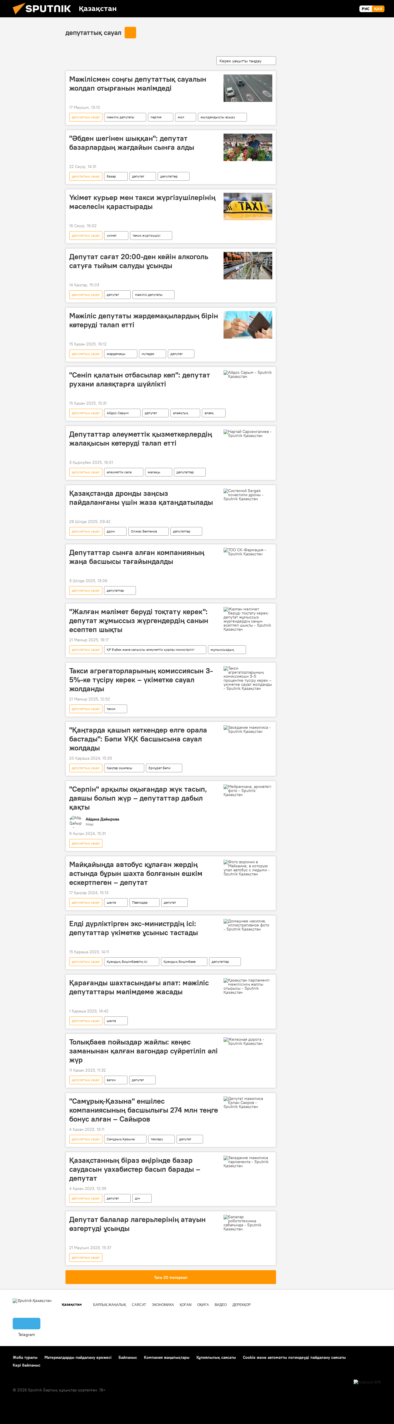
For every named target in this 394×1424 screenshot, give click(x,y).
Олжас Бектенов (144, 531)
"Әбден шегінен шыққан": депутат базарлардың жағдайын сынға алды (131, 143)
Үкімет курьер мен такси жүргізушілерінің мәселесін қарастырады (142, 202)
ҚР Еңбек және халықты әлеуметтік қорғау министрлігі (150, 649)
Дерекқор (241, 1305)
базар (111, 176)
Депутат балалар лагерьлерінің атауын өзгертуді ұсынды (137, 1224)
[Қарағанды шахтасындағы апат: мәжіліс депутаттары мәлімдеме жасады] (248, 986)
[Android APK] (367, 1382)
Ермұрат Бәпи (159, 768)
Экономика (163, 1305)
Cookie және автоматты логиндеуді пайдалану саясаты (294, 1357)
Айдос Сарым (118, 413)
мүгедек (148, 354)
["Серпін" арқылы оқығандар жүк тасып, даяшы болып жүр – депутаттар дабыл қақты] (248, 790)
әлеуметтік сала (119, 472)
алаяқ (209, 413)
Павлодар (140, 902)
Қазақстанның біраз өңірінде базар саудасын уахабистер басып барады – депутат (134, 1169)
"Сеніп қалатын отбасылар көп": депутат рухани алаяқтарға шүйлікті (139, 379)
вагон (111, 1080)
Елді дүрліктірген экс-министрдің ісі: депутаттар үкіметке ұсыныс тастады (133, 928)
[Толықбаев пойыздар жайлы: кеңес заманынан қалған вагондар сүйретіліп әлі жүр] (248, 1041)
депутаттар (169, 176)
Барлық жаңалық (109, 1305)
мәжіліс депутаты (120, 117)
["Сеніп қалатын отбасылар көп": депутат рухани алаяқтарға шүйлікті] (248, 374)
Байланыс (128, 1357)
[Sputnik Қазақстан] (44, 15)
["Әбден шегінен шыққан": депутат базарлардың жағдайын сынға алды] (248, 147)
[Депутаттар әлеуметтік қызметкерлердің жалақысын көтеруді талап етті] (248, 433)
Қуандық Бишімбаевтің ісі (127, 961)
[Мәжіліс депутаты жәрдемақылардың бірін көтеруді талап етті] (248, 325)
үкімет (112, 235)
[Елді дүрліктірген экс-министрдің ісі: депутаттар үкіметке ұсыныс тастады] (248, 925)
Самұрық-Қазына (121, 1139)
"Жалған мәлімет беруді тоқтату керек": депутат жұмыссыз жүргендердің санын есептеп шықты (138, 620)
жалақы (154, 472)
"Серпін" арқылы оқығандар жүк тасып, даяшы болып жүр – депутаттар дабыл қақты (138, 798)
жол (181, 117)
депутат (138, 176)
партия (156, 117)
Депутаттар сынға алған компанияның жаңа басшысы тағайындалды (136, 557)
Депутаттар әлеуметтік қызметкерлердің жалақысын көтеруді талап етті (140, 438)
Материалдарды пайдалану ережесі (78, 1357)
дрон (111, 531)
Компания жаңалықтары (167, 1357)
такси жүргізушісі (146, 235)
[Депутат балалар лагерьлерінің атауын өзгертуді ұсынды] (248, 1223)
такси (111, 709)
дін (137, 1198)
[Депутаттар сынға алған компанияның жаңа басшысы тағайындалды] (248, 552)
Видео (221, 1305)
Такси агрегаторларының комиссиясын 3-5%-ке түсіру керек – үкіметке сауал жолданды (141, 679)
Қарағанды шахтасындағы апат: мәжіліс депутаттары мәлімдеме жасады (139, 987)
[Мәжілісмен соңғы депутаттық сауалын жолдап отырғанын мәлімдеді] (248, 88)
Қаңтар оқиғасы (119, 768)
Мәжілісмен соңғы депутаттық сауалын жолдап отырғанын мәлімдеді (137, 83)
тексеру (157, 1139)
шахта (111, 902)
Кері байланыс (26, 1365)
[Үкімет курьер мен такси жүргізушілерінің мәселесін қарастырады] (248, 206)
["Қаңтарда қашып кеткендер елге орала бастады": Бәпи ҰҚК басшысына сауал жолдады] (248, 729)
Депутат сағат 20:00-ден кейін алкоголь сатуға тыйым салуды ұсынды (138, 261)
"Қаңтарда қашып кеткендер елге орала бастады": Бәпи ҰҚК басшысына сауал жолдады (138, 738)
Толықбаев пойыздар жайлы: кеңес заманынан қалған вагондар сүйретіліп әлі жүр (143, 1050)
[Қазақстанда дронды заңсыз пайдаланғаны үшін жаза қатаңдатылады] (248, 495)
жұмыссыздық (222, 649)
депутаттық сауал (93, 32)
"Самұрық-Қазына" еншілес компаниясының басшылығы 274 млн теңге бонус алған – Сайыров (143, 1110)
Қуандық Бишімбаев (180, 961)
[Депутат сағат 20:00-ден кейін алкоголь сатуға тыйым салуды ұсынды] (248, 265)
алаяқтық (180, 413)
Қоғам (186, 1305)
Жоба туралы (25, 1357)
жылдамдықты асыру (217, 117)
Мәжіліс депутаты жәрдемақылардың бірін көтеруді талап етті (143, 320)
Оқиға (203, 1305)
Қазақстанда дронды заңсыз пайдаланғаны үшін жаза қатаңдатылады (141, 498)
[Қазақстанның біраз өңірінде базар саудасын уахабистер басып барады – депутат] (248, 1162)
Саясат (139, 1305)
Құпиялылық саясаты (216, 1357)
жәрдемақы (116, 354)
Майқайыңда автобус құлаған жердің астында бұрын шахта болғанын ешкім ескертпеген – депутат (135, 873)
